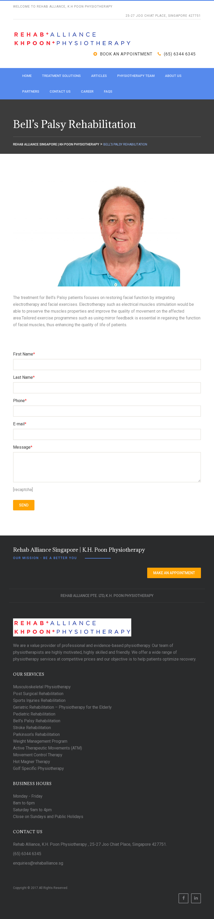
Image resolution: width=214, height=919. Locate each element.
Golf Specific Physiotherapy (38, 768)
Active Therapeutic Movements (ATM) (47, 748)
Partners (30, 91)
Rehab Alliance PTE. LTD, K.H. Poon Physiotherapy (107, 596)
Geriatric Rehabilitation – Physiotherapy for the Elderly (62, 707)
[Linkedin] (196, 898)
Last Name (24, 377)
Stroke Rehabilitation (32, 727)
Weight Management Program (40, 741)
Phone (20, 400)
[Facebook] (183, 898)
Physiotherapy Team (135, 76)
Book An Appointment (126, 54)
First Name (24, 354)
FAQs (108, 91)
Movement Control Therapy (37, 754)
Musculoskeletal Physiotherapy (42, 686)
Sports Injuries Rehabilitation (39, 700)
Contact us (60, 91)
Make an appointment (174, 573)
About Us (173, 76)
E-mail (19, 423)
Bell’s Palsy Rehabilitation (36, 720)
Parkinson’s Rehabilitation (36, 734)
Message (22, 447)
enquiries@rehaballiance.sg (38, 863)
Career (87, 91)
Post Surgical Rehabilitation (38, 693)
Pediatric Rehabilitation (34, 714)
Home (27, 76)
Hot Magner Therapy (31, 761)
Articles (99, 76)
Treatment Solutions (61, 76)
